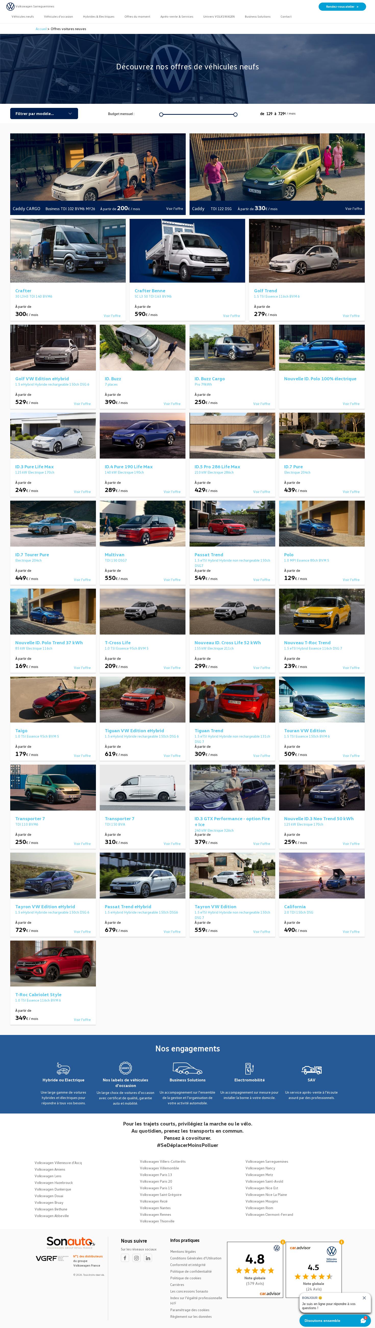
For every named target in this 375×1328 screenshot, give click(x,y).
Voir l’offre (174, 208)
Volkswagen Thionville (157, 1221)
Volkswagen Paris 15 (156, 1188)
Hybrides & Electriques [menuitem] (98, 16)
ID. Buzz (113, 378)
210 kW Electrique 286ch (214, 472)
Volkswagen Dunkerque (52, 1189)
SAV (312, 1079)
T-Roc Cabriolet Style (38, 994)
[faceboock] (126, 1258)
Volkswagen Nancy (260, 1168)
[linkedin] (149, 1258)
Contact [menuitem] (286, 16)
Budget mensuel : (121, 113)
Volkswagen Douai (48, 1196)
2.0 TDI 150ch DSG (298, 912)
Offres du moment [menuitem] (137, 16)
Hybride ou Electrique (63, 1079)
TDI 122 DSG (222, 208)
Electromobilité (249, 1079)
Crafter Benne (150, 290)
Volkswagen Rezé (154, 1201)
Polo (289, 554)
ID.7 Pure (293, 466)
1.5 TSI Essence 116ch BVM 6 (277, 296)
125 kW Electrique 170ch (34, 472)
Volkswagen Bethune (50, 1209)
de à (277, 113)
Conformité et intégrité (188, 1264)
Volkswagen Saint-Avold (264, 1181)
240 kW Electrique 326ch (214, 830)
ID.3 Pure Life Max (34, 466)
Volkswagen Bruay (49, 1202)
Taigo (21, 730)
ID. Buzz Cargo (210, 378)
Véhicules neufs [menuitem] (22, 16)
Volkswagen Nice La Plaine (266, 1194)
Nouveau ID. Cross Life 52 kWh (228, 642)
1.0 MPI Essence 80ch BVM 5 (306, 560)
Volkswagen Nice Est (261, 1188)
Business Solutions (188, 1079)
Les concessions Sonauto (189, 1291)
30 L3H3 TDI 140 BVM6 (33, 296)
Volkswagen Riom (259, 1208)
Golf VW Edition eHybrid (42, 378)
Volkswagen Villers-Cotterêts (163, 1161)
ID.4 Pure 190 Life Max (129, 466)
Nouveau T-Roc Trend (307, 642)
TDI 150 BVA (115, 824)
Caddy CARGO (26, 208)
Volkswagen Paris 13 (156, 1174)
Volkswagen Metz (259, 1174)
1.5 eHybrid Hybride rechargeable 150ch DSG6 (141, 912)
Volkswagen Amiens (49, 1169)
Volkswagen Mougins (261, 1201)
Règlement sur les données (191, 1316)
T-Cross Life (118, 642)
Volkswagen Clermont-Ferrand (269, 1214)
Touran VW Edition (305, 730)
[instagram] (138, 1258)
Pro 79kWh (203, 384)
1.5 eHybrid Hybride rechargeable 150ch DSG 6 (52, 384)
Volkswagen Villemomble (159, 1168)
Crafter (23, 290)
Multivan (114, 554)
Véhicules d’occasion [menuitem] (58, 16)
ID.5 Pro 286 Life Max (217, 466)
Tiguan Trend (209, 730)
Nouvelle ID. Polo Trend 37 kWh (49, 642)
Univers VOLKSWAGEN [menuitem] (219, 16)
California (295, 906)
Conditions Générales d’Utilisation (195, 1258)
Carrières (177, 1284)
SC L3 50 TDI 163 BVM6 (153, 296)
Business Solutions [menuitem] (257, 16)
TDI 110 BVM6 (26, 824)
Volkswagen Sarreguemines (266, 1161)
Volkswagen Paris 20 (156, 1181)
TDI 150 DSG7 (116, 560)
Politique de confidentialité (191, 1271)
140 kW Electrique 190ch (124, 472)
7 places (111, 384)
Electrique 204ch (297, 472)
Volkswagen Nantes (155, 1208)
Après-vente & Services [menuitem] (176, 16)
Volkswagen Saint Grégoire (161, 1194)
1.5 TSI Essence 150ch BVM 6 (307, 736)
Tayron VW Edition (215, 906)
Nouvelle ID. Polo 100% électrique (320, 378)
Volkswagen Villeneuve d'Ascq (58, 1162)
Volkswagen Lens (47, 1176)
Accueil (41, 29)
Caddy (199, 208)
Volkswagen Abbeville (51, 1215)
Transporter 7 (30, 818)
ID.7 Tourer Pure (32, 554)
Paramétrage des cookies (189, 1310)
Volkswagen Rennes (155, 1214)
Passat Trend (209, 554)
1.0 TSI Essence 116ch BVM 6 (38, 1000)
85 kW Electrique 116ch (33, 648)
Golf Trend (265, 290)
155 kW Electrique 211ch (214, 648)
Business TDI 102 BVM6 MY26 (70, 208)
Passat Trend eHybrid (128, 906)
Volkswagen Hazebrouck (53, 1182)
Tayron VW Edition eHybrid (45, 906)
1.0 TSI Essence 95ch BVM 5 (126, 648)
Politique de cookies (185, 1278)
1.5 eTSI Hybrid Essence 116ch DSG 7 (313, 648)
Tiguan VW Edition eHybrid (134, 730)
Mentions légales (183, 1251)
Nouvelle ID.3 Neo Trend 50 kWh (319, 818)
